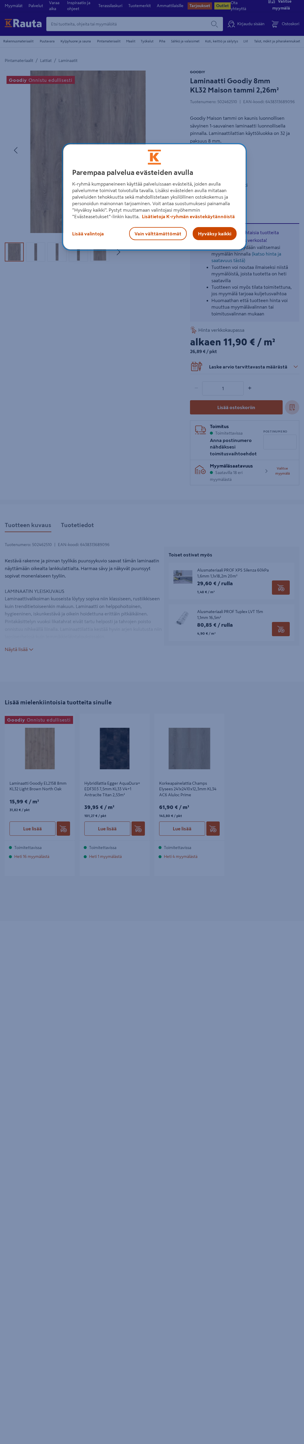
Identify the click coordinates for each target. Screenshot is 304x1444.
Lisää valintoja (88, 233)
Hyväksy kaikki (214, 233)
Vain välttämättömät (157, 233)
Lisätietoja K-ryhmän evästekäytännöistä (188, 216)
